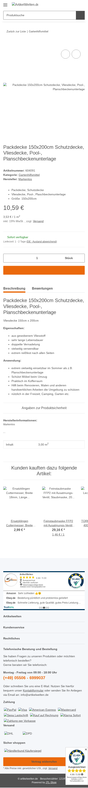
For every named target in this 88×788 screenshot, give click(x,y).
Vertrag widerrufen (44, 761)
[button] (68, 4)
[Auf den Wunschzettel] (76, 54)
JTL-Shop (51, 782)
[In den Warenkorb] (6, 44)
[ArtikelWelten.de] (25, 5)
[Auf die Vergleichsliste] (65, 54)
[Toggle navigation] (5, 3)
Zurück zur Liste (16, 31)
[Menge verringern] (7, 258)
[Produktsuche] (80, 15)
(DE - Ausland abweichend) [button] (41, 241)
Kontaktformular (33, 690)
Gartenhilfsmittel (29, 174)
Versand (38, 221)
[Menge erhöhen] (80, 258)
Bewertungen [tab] (42, 288)
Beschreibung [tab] (14, 288)
